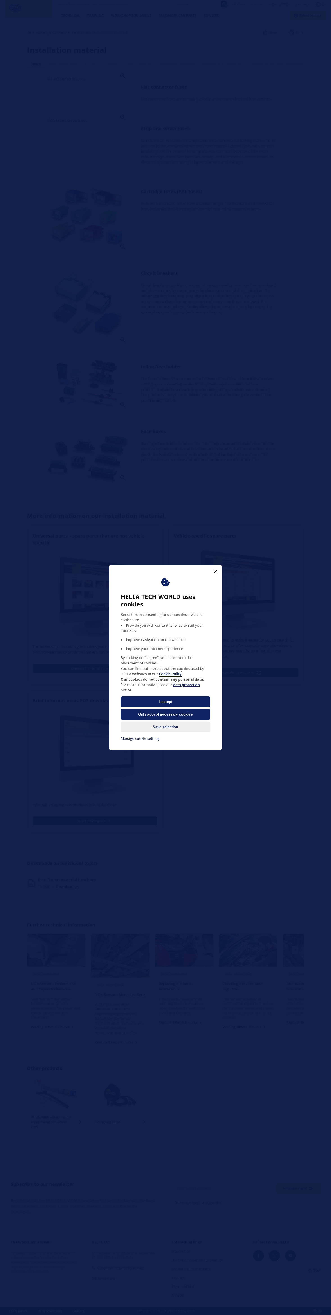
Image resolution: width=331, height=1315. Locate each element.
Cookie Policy (170, 673)
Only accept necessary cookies (165, 714)
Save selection (165, 727)
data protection (186, 684)
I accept (165, 702)
